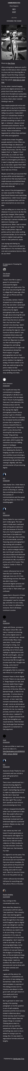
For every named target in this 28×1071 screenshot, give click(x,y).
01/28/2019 (6, 386)
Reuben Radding (8, 895)
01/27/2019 (6, 276)
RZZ (4, 478)
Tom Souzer (6, 273)
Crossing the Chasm (14, 21)
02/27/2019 (6, 897)
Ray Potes (11, 63)
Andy (4, 621)
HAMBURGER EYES (14, 3)
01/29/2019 (6, 481)
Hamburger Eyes (18, 1059)
